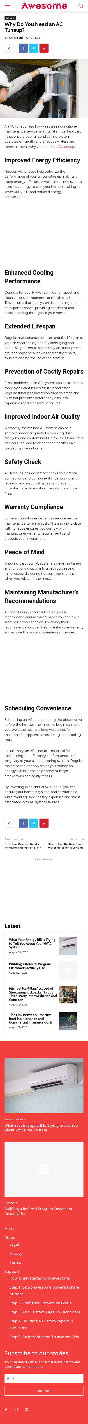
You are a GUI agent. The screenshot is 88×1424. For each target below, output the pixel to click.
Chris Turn (16, 37)
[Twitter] (33, 48)
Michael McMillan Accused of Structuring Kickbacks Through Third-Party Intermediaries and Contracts (33, 994)
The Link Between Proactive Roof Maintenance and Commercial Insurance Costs (31, 1018)
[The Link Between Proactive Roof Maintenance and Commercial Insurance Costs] (68, 1021)
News (10, 18)
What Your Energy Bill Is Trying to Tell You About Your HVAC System (32, 943)
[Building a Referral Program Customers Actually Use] (68, 970)
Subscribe (44, 1391)
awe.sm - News (15, 1119)
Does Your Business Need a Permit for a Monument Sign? (23, 845)
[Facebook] (23, 48)
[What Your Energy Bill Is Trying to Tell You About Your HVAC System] (68, 946)
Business (11, 1202)
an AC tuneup (63, 147)
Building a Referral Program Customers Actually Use (30, 966)
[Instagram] (16, 1410)
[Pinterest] (44, 48)
